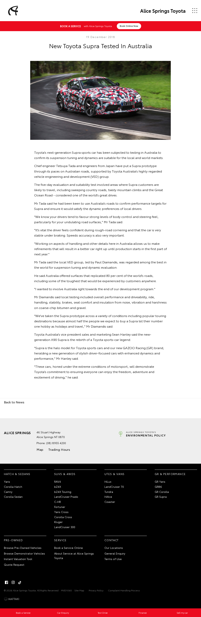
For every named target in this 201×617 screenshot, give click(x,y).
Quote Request (14, 564)
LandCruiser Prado (66, 497)
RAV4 (57, 481)
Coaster (109, 502)
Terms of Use (113, 559)
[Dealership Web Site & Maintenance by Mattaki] (11, 599)
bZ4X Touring (62, 492)
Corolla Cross (63, 517)
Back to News (14, 402)
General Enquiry (114, 553)
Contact (111, 540)
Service (60, 540)
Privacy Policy (96, 590)
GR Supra (161, 497)
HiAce (108, 497)
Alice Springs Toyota (163, 10)
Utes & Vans (114, 474)
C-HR (57, 502)
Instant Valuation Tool (18, 559)
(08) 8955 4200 (56, 443)
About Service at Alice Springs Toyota (74, 555)
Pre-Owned (13, 540)
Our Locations (113, 548)
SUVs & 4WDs (64, 474)
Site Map (79, 590)
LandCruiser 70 (114, 487)
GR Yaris (160, 481)
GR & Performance (170, 474)
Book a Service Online (68, 548)
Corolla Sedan (13, 497)
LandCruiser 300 (64, 527)
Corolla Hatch (13, 487)
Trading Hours (59, 449)
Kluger (58, 522)
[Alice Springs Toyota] (12, 10)
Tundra (108, 492)
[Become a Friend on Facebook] (6, 582)
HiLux (107, 481)
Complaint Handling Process (124, 590)
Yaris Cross (61, 512)
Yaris (7, 481)
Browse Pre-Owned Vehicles (22, 548)
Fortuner (59, 507)
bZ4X (57, 487)
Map (40, 449)
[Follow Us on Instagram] (13, 582)
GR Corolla (162, 492)
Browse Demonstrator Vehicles (24, 553)
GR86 (158, 487)
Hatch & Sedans (17, 474)
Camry (8, 492)
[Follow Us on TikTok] (20, 582)
